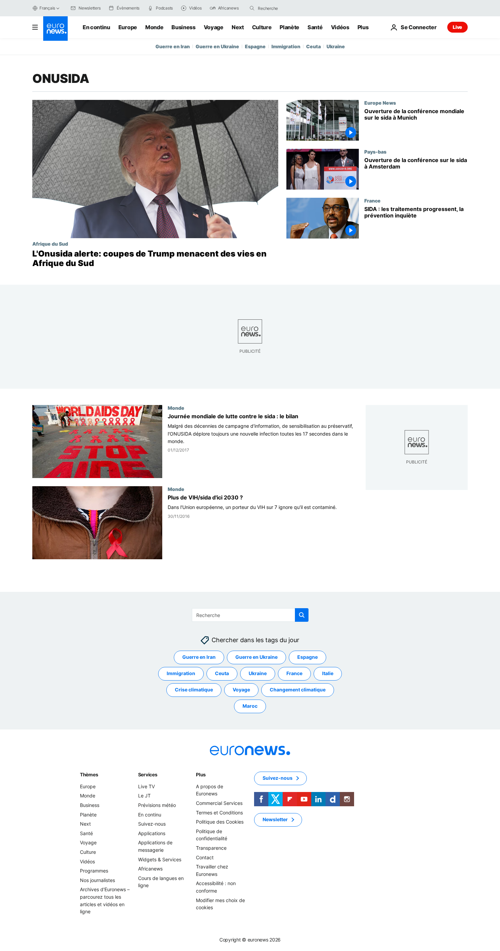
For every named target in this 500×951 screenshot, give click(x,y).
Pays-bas (375, 151)
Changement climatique (298, 690)
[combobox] (286, 8)
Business (183, 27)
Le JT (144, 796)
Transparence (211, 848)
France (372, 200)
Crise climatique (194, 690)
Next (238, 27)
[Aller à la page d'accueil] (55, 28)
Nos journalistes (97, 880)
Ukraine (336, 46)
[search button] (252, 8)
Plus (201, 774)
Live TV (146, 786)
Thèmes (89, 774)
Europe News (380, 102)
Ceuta (313, 46)
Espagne (255, 46)
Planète (289, 27)
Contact (205, 857)
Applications (151, 833)
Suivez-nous (152, 824)
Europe (127, 27)
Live (457, 27)
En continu (96, 27)
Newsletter (275, 820)
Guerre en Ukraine (217, 46)
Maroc (250, 706)
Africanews (150, 869)
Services (147, 774)
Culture (262, 27)
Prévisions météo (157, 805)
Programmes (94, 871)
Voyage (213, 27)
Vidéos (340, 27)
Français (47, 8)
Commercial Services (219, 803)
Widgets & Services (159, 859)
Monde (154, 27)
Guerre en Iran (172, 46)
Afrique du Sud (50, 243)
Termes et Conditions (219, 812)
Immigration (285, 46)
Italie (327, 673)
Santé (314, 27)
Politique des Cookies (220, 822)
